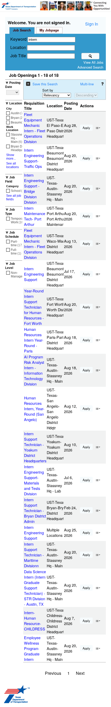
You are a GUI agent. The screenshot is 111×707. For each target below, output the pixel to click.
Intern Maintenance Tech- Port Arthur (34, 216)
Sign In (91, 24)
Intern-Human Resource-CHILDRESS (34, 620)
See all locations (12, 165)
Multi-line (87, 83)
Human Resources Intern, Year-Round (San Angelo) (34, 408)
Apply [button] (86, 128)
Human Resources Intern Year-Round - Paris (33, 340)
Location (18, 47)
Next (80, 673)
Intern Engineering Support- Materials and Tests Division (34, 480)
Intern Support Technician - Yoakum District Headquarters (35, 447)
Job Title (18, 56)
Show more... (11, 156)
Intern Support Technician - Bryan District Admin (35, 510)
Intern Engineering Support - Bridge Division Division (34, 188)
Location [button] (15, 103)
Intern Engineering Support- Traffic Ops (34, 158)
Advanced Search (90, 67)
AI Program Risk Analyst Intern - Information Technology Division (34, 370)
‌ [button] (98, 127)
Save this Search (45, 83)
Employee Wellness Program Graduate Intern (32, 648)
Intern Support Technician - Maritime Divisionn (34, 554)
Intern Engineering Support (34, 274)
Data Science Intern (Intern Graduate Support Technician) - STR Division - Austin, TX (35, 588)
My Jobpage (49, 30)
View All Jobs (93, 62)
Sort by (47, 90)
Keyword (19, 39)
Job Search (22, 30)
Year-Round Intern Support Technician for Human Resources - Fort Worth (34, 307)
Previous (53, 673)
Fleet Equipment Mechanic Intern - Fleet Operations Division (34, 128)
